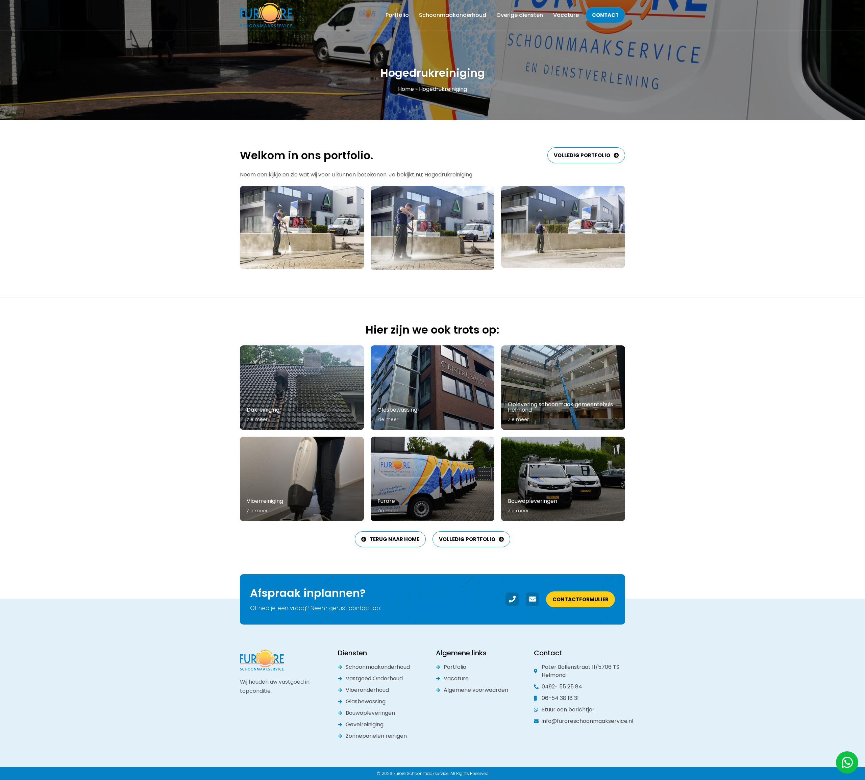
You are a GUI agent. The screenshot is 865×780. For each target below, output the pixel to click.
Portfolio (397, 15)
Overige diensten (519, 15)
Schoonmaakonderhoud (452, 15)
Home (406, 89)
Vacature (566, 15)
